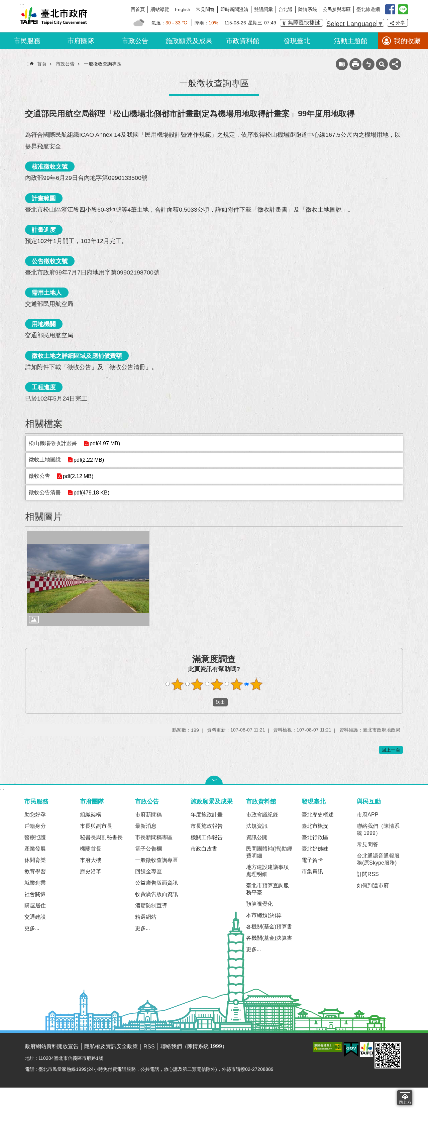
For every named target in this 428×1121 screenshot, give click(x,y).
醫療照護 (35, 837)
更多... (31, 928)
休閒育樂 (35, 860)
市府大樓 (90, 860)
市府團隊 (81, 40)
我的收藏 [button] (407, 40)
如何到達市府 (373, 885)
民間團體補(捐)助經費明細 (269, 852)
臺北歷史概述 (318, 814)
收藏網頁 (342, 64)
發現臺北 (297, 40)
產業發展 (35, 849)
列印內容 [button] (355, 64)
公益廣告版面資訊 (156, 883)
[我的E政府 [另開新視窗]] (351, 1049)
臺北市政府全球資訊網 (53, 16)
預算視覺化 (259, 904)
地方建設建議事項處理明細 (267, 870)
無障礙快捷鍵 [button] (304, 22)
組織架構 (90, 814)
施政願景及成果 (189, 40)
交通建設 (35, 917)
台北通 (286, 9)
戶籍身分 (35, 826)
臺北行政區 (315, 837)
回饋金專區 (148, 871)
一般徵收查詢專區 (102, 64)
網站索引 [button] (382, 64)
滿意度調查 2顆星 (197, 684)
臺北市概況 (315, 826)
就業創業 (35, 883)
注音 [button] (368, 64)
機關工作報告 (207, 837)
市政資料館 (242, 40)
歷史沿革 (90, 871)
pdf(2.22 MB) (89, 460)
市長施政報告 (207, 826)
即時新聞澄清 (234, 9)
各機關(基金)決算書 (269, 938)
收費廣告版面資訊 (156, 894)
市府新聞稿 (148, 814)
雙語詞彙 (263, 9)
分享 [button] (400, 22)
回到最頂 (404, 1097)
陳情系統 (307, 9)
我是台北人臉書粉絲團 (390, 9)
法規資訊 (257, 826)
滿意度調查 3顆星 (217, 684)
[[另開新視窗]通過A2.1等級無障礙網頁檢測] (327, 1047)
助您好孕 (35, 814)
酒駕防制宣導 (151, 905)
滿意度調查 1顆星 (177, 684)
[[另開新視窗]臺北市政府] (366, 1049)
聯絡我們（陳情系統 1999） (378, 829)
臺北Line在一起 (403, 9)
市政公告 (135, 40)
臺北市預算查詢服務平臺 (267, 889)
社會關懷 (35, 894)
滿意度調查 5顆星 (256, 684)
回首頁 (138, 9)
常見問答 (205, 9)
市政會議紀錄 (262, 814)
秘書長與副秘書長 (101, 837)
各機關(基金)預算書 (269, 926)
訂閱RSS (368, 874)
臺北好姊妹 (315, 849)
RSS (149, 1046)
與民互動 (369, 801)
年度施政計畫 (207, 814)
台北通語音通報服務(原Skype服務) (378, 859)
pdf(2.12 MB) (78, 476)
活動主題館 (350, 40)
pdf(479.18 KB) (91, 492)
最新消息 (145, 826)
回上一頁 (391, 750)
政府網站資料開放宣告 (52, 1046)
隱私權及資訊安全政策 (111, 1046)
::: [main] (29, 64)
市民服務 (27, 40)
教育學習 (35, 871)
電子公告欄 (148, 849)
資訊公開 (257, 837)
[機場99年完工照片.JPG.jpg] (88, 578)
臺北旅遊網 (368, 9)
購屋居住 (35, 905)
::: (2, 788)
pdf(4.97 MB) (105, 443)
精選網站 (145, 917)
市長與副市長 (96, 826)
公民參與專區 (337, 9)
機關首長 (90, 849)
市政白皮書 (204, 849)
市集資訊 (312, 871)
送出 (206, 702)
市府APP (368, 814)
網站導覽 (159, 9)
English (182, 9)
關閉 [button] (214, 780)
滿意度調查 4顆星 (236, 684)
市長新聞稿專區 (154, 837)
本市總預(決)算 (264, 915)
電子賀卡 (312, 860)
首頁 (41, 64)
